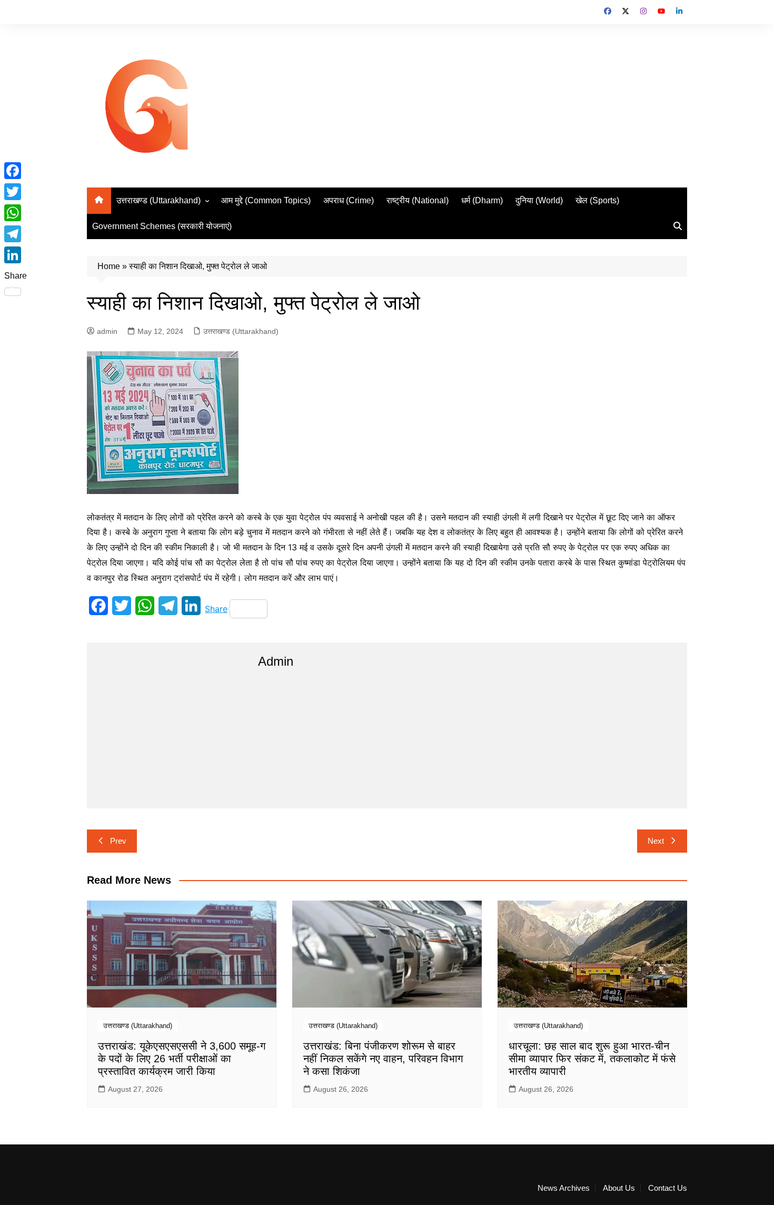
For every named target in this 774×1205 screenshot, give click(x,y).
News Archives (564, 1188)
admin (107, 331)
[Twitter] (15, 191)
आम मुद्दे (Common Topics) (266, 200)
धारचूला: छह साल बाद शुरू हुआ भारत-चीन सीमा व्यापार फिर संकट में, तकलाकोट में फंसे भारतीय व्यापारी (592, 1058)
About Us (619, 1188)
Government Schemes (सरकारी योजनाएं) (162, 226)
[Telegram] (15, 233)
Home (108, 266)
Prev (118, 840)
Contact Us (667, 1188)
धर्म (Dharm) (482, 200)
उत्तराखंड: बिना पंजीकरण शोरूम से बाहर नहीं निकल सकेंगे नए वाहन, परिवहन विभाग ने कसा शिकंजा (383, 1058)
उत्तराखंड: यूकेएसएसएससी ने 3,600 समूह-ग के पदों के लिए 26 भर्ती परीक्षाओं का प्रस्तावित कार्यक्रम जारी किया (181, 1058)
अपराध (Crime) (348, 200)
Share (216, 609)
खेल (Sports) (597, 200)
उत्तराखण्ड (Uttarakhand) (158, 200)
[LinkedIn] (15, 254)
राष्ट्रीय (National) (417, 200)
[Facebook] (15, 170)
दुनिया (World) (539, 200)
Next (656, 840)
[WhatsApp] (15, 212)
